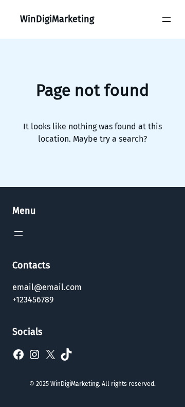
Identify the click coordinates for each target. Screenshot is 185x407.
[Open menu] (166, 19)
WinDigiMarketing (57, 19)
